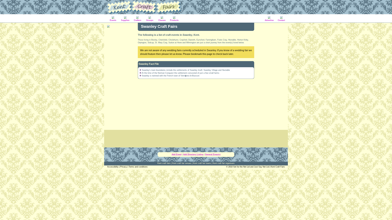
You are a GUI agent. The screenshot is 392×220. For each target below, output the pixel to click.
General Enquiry (213, 154)
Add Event (176, 154)
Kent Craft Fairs (278, 167)
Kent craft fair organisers (224, 163)
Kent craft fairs (164, 163)
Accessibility (113, 167)
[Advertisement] (121, 78)
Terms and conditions (138, 167)
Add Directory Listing (193, 154)
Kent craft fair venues (181, 163)
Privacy (123, 167)
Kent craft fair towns (202, 163)
